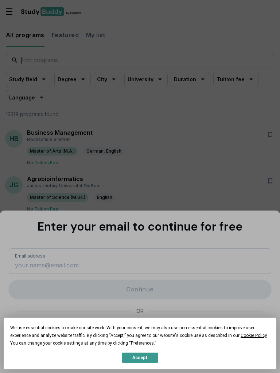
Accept (140, 357)
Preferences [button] (142, 343)
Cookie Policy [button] (254, 335)
